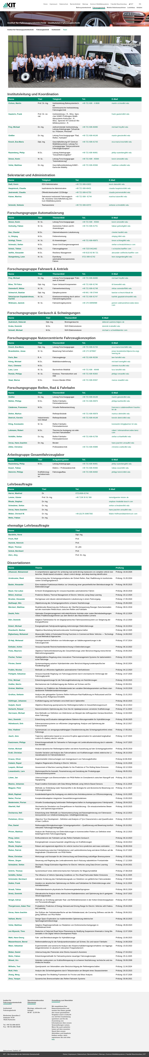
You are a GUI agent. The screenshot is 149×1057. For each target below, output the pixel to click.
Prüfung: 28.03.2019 (124, 591)
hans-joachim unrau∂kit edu (123, 443)
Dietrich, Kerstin (15, 418)
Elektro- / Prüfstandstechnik (64, 468)
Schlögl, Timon (14, 240)
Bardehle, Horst (15, 535)
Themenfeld (58, 218)
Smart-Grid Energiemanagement (66, 244)
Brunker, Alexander (16, 599)
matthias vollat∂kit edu (121, 165)
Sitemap (85, 4)
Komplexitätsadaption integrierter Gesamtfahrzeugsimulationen (60, 798)
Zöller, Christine (15, 447)
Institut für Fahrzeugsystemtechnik (20, 30)
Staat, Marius (14, 380)
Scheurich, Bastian (16, 293)
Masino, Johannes (16, 784)
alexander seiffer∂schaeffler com (125, 253)
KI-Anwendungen (59, 240)
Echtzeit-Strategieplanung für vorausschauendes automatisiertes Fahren (64, 591)
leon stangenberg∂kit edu (122, 257)
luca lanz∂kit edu (118, 370)
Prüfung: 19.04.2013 (124, 842)
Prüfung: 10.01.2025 (124, 794)
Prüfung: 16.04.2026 (124, 572)
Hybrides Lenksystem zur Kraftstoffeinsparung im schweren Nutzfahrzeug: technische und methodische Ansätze (74, 961)
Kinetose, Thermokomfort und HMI (65, 375)
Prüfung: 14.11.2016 (124, 883)
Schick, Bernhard (15, 551)
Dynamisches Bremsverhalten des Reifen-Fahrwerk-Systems (60, 979)
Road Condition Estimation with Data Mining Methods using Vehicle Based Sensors (69, 784)
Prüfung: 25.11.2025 (124, 956)
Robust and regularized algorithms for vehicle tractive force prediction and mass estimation (72, 846)
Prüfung (120, 568)
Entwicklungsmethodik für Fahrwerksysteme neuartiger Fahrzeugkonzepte (65, 956)
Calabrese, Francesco (17, 407)
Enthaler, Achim (15, 647)
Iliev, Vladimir (14, 730)
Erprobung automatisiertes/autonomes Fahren (64, 259)
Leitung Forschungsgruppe (63, 222)
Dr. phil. (78, 547)
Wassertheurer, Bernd (17, 942)
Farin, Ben (12, 357)
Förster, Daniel (14, 663)
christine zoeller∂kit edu (121, 447)
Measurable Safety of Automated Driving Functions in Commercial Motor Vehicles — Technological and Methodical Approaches (74, 635)
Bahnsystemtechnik (83, 7)
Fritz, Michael (14, 680)
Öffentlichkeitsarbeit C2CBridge (55, 192)
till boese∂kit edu (118, 284)
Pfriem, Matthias (15, 832)
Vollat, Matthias (15, 165)
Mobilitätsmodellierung (62, 362)
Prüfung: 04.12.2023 (124, 670)
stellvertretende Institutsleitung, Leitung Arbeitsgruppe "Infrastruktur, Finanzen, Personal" (66, 129)
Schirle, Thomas (15, 871)
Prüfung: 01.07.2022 (124, 850)
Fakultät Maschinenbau (119, 4)
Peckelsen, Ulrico (15, 819)
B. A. (40, 357)
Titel (40, 99)
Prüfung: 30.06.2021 (124, 979)
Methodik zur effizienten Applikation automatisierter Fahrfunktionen (62, 670)
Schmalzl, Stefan (15, 244)
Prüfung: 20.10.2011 (124, 825)
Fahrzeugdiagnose (60, 249)
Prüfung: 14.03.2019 (124, 688)
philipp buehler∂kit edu (121, 401)
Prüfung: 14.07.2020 (124, 674)
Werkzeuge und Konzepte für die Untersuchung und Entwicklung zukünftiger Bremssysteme (72, 856)
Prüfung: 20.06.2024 (124, 651)
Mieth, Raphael (14, 794)
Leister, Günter (14, 497)
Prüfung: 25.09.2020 (124, 603)
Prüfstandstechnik (60, 447)
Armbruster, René (16, 578)
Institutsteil (56, 30)
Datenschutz (63, 4)
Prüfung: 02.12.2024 (124, 767)
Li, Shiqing (13, 236)
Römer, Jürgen (14, 861)
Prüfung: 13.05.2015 (124, 798)
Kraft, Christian (15, 753)
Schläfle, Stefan (15, 437)
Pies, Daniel (13, 825)
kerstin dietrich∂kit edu (121, 418)
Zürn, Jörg (12, 555)
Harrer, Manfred (15, 493)
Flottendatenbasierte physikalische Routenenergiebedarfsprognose (62, 889)
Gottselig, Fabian (15, 226)
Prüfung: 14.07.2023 (124, 742)
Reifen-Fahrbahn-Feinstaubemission (60, 402)
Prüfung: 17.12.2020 (124, 861)
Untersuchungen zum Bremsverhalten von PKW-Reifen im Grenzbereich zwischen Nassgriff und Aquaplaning (74, 779)
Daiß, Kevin (13, 184)
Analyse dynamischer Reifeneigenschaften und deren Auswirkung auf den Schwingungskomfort (74, 749)
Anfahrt (139, 7)
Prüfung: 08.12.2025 (124, 630)
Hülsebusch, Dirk (15, 724)
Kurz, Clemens (14, 366)
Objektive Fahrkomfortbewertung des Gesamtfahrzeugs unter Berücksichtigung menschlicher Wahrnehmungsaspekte (73, 652)
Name (11, 99)
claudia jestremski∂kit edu (119, 192)
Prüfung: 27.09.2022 (124, 879)
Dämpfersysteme (60, 293)
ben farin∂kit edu (118, 357)
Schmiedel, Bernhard (17, 879)
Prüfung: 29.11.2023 (124, 778)
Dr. (43, 493)
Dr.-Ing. (41, 127)
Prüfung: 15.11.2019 (124, 784)
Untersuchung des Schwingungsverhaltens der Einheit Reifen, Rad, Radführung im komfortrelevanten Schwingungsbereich (74, 579)
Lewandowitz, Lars (16, 771)
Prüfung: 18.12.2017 (124, 724)
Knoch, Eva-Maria (16, 142)
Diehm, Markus (14, 414)
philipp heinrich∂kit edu (121, 472)
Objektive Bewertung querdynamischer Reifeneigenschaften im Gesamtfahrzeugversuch (71, 705)
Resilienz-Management (62, 253)
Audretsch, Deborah (17, 322)
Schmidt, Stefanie (16, 205)
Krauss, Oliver (14, 759)
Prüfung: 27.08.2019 (124, 871)
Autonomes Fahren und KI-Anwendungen (63, 227)
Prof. (77, 539)
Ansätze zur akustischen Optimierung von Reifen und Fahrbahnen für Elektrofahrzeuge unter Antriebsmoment (73, 884)
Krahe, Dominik (15, 326)
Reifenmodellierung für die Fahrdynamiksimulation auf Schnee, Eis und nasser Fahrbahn (71, 942)
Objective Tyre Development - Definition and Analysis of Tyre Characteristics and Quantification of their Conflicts (74, 820)
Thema (38, 568)
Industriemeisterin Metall (44, 419)
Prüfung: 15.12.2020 (124, 620)
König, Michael (14, 362)
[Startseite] (145, 7)
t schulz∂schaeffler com (121, 249)
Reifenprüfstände (59, 414)
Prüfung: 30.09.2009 (124, 960)
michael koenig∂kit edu (121, 362)
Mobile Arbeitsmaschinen (116, 7)
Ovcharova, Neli (15, 813)
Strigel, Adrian (14, 900)
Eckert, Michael (15, 626)
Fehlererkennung (59, 236)
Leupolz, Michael (15, 767)
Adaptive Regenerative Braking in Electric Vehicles (56, 763)
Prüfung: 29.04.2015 (124, 802)
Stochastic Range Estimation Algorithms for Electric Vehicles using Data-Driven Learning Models (71, 866)
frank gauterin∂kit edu (120, 114)
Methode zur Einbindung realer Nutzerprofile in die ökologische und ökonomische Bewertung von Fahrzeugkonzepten (74, 789)
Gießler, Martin (14, 684)
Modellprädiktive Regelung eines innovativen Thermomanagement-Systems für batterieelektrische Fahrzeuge (73, 658)
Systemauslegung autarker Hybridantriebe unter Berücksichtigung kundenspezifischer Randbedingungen (70, 664)
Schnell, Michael (15, 330)
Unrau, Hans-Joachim (17, 443)
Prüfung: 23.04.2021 (124, 865)
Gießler (11, 135)
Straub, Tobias (14, 889)
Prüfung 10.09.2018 (124, 759)
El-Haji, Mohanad (15, 640)
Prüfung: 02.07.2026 (124, 975)
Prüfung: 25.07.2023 (124, 900)
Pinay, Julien (13, 838)
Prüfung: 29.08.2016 (124, 846)
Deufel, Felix (13, 613)
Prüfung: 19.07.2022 (124, 894)
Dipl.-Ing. (41, 142)
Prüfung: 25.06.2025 (124, 719)
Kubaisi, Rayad (14, 763)
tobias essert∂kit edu (120, 468)
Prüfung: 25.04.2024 (124, 906)
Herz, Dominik (14, 719)
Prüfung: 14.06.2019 (124, 942)
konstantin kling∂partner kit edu (124, 424)
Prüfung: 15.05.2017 (124, 819)
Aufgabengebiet (61, 460)
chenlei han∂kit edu (119, 232)
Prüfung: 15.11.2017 (124, 788)
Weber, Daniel (14, 952)
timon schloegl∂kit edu (121, 240)
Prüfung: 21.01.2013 (124, 695)
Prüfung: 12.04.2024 (124, 713)
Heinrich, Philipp (15, 472)
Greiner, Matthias (15, 688)
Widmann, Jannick (16, 303)
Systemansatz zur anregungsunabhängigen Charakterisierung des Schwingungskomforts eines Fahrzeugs (73, 731)
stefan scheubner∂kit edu (119, 506)
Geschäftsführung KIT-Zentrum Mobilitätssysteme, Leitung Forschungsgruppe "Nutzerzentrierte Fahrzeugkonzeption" (66, 145)
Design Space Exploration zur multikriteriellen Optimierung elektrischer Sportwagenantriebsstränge (64, 920)
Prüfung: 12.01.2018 (124, 763)
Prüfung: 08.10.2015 (124, 919)
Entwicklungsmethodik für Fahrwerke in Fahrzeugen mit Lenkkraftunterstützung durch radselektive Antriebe (74, 743)
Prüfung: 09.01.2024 (124, 889)
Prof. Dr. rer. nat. (43, 115)
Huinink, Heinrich (15, 543)
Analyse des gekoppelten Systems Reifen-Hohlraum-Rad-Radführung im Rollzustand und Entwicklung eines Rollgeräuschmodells (73, 696)
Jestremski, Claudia (17, 192)
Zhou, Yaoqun (14, 979)
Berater (56, 443)
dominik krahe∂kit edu (111, 326)
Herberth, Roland (15, 709)
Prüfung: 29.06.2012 (124, 912)
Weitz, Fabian (14, 518)
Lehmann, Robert (15, 430)
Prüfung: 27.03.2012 (124, 952)
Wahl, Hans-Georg (16, 938)
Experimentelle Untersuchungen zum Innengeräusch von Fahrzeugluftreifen (66, 759)
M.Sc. (40, 153)
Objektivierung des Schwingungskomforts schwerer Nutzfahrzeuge (62, 603)
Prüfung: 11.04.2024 (124, 966)
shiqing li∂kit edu (118, 236)
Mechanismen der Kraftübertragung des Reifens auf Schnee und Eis (63, 684)
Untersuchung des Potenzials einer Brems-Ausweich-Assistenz (61, 952)
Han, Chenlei (13, 232)
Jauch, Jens (13, 736)
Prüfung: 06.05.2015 (124, 585)
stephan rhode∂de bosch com (121, 501)
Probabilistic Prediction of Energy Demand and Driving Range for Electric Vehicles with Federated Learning (74, 907)
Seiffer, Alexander (16, 253)
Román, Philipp (15, 374)
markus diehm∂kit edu (121, 414)
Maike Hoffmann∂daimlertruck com (123, 514)
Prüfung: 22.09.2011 (124, 684)
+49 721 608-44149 (90, 135)
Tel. (84, 99)
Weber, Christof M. (16, 514)
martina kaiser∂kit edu (118, 197)
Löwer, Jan (13, 778)
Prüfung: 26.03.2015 (124, 971)
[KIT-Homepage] (9, 6)
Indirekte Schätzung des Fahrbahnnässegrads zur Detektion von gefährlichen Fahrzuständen (73, 879)
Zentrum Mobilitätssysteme (99, 4)
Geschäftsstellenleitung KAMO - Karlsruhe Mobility (66, 166)
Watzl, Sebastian (15, 946)
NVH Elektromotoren (73, 326)
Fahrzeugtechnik (99, 7)
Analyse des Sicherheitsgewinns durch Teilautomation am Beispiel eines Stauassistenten (71, 971)
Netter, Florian (14, 798)
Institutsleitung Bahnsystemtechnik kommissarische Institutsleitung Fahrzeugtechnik (66, 106)
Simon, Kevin (14, 159)
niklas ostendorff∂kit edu (122, 288)
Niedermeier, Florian (17, 802)
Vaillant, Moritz (14, 919)
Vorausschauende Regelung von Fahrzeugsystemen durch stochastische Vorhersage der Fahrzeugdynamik (71, 675)
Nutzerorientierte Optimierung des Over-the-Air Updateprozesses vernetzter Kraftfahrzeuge (72, 709)
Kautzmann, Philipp (16, 742)
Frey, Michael (14, 127)
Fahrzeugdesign (59, 357)
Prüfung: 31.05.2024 (124, 578)
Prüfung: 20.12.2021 (124, 657)
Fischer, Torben (15, 657)
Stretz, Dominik (15, 894)
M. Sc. (40, 159)
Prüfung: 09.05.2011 (124, 771)
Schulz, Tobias (14, 249)
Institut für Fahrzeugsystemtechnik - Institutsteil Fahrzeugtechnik (43, 23)
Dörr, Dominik (14, 620)
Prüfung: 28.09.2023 (124, 925)
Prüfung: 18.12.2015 (124, 832)
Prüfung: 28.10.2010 (124, 753)
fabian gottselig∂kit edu (121, 226)
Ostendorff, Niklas (16, 288)
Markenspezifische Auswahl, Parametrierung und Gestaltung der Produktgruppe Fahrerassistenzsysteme (67, 772)
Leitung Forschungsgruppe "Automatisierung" (63, 160)
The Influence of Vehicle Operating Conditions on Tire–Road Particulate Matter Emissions (71, 875)
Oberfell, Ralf (14, 806)
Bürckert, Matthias (16, 607)
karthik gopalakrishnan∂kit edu (124, 297)
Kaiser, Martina (14, 197)
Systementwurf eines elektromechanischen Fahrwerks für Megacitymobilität (66, 871)
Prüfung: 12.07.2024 (124, 931)
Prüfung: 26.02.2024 (124, 663)
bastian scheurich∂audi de (122, 293)
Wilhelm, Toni (14, 966)
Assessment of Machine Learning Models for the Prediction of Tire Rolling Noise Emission (71, 767)
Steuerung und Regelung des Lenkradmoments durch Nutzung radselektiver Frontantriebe (71, 861)
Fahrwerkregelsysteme (62, 303)
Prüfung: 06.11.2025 (124, 875)
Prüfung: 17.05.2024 (124, 599)
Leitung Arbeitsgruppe (61, 464)
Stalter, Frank (14, 883)
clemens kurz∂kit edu (120, 366)
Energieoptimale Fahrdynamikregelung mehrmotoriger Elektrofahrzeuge (64, 626)
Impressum (53, 4)
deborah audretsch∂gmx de (113, 322)
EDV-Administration (50, 184)
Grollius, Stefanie (16, 695)
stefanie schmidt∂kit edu (119, 205)
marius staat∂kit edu (120, 380)
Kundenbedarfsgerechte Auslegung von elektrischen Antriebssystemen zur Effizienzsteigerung (73, 794)
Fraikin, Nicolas (15, 670)
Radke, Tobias (14, 842)
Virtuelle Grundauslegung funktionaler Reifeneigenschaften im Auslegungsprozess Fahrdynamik (74, 802)
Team (65, 30)
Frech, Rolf (13, 539)
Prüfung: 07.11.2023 (124, 709)
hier (53, 1039)
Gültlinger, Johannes (17, 701)
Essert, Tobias (14, 468)
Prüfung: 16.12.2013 (124, 813)
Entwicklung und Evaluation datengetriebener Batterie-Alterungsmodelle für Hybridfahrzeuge (72, 719)
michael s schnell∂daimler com (114, 330)
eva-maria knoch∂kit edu (122, 142)
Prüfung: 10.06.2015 (124, 938)
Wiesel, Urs (13, 960)
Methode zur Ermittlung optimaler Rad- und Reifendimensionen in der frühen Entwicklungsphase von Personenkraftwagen (74, 901)
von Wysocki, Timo (16, 931)
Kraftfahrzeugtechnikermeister (44, 474)
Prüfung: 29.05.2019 (124, 749)
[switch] (145, 4)
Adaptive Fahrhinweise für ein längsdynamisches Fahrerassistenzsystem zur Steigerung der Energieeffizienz (72, 621)
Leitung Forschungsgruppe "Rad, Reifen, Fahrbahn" (66, 136)
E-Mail (115, 99)
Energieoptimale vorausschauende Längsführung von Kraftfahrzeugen (63, 842)
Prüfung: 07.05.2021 (124, 856)
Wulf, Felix (13, 971)
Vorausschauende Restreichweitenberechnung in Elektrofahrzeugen (62, 647)
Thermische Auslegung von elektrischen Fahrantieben (66, 431)
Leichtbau (131, 7)
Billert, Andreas (15, 595)
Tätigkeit (57, 99)
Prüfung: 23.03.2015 (124, 680)
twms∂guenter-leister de (118, 497)
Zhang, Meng (14, 975)
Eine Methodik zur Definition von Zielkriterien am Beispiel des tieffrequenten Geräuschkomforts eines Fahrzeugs (74, 714)
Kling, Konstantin (16, 424)
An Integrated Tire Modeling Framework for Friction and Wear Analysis (63, 975)
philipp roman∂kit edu (120, 374)
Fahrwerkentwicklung (61, 288)
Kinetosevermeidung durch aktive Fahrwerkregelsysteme (66, 298)
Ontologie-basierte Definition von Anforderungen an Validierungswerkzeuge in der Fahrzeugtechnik (68, 641)
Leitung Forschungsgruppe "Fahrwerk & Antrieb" (66, 279)
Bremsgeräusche (72, 322)
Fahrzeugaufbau (59, 472)
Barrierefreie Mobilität (61, 370)
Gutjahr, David (14, 705)
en (140, 4)
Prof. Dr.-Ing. (43, 103)
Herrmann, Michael (16, 713)
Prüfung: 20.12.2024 (124, 595)
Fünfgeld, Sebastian (17, 674)
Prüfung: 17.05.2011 (124, 730)
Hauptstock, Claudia (17, 188)
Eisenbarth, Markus (16, 630)
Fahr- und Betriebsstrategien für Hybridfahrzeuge (55, 938)
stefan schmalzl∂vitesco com (123, 244)
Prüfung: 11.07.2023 (124, 736)
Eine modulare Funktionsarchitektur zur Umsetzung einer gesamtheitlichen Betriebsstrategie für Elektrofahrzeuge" (74, 586)
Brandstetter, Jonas (16, 351)
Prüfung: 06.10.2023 (124, 838)
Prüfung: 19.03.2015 (124, 806)
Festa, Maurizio (15, 651)
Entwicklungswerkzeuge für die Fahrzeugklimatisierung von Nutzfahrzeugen (66, 680)
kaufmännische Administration (54, 188)
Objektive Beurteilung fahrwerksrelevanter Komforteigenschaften (61, 630)
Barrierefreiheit (75, 4)
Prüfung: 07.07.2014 (124, 640)
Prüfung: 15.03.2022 (124, 946)
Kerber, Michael (15, 749)
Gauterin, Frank (15, 114)
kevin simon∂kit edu (120, 159)
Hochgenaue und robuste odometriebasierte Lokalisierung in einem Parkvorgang (67, 599)
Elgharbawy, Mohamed (18, 634)
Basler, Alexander (16, 585)
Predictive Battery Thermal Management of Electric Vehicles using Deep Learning (68, 595)
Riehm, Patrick (14, 850)
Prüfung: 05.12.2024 (124, 613)
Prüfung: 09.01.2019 (124, 607)
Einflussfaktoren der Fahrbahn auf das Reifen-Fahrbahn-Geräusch (62, 838)
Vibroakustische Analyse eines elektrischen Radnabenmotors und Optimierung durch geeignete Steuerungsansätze (74, 895)
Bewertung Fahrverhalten (63, 351)
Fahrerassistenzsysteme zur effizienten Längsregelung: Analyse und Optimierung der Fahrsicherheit (70, 725)
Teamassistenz (48, 205)
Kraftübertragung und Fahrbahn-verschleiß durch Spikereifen (60, 701)
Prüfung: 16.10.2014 (124, 626)
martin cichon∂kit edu (120, 103)
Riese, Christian (15, 856)
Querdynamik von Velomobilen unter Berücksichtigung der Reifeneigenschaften (67, 966)
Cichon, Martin (14, 103)
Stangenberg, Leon (16, 257)
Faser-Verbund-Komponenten (64, 284)
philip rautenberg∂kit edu (122, 153)
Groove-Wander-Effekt (62, 380)
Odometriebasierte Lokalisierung (66, 232)
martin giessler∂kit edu (121, 135)
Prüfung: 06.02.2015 (124, 701)
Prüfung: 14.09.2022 (124, 634)
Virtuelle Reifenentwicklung (64, 407)
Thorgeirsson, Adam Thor (19, 906)
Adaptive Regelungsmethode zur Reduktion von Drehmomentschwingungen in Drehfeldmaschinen (66, 926)
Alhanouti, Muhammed (18, 572)
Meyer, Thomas (14, 547)
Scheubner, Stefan (16, 506)
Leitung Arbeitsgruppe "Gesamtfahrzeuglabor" (62, 154)
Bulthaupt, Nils (14, 603)
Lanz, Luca (13, 370)
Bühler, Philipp (14, 401)
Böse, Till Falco (15, 284)
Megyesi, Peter (14, 788)
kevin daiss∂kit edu (117, 184)
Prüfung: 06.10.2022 (124, 647)
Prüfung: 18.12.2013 (124, 705)
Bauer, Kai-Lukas (15, 591)
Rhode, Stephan (15, 501)
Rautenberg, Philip (16, 153)
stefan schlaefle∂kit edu (121, 437)
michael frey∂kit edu (120, 127)
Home (45, 4)
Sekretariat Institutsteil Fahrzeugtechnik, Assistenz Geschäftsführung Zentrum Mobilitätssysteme (57, 199)
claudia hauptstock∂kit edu (120, 188)
